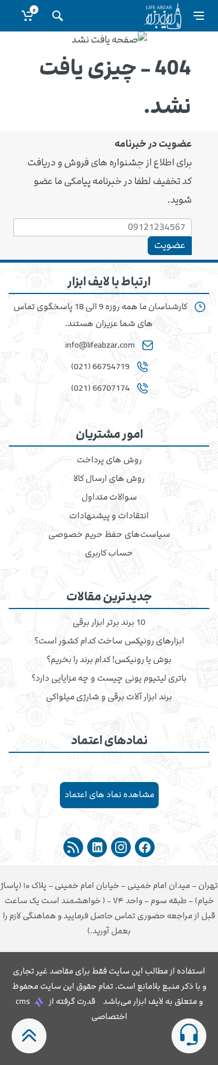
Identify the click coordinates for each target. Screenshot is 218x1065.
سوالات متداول (109, 497)
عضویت (169, 245)
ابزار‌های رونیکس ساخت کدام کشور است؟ (109, 641)
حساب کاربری (109, 553)
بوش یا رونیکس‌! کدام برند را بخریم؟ (109, 659)
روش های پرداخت (109, 460)
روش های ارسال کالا (109, 478)
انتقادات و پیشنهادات (109, 515)
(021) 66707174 (100, 388)
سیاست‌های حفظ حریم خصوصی (109, 534)
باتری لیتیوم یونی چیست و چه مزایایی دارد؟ (109, 678)
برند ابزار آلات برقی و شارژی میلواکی (109, 697)
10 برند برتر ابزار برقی (109, 622)
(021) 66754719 (100, 366)
